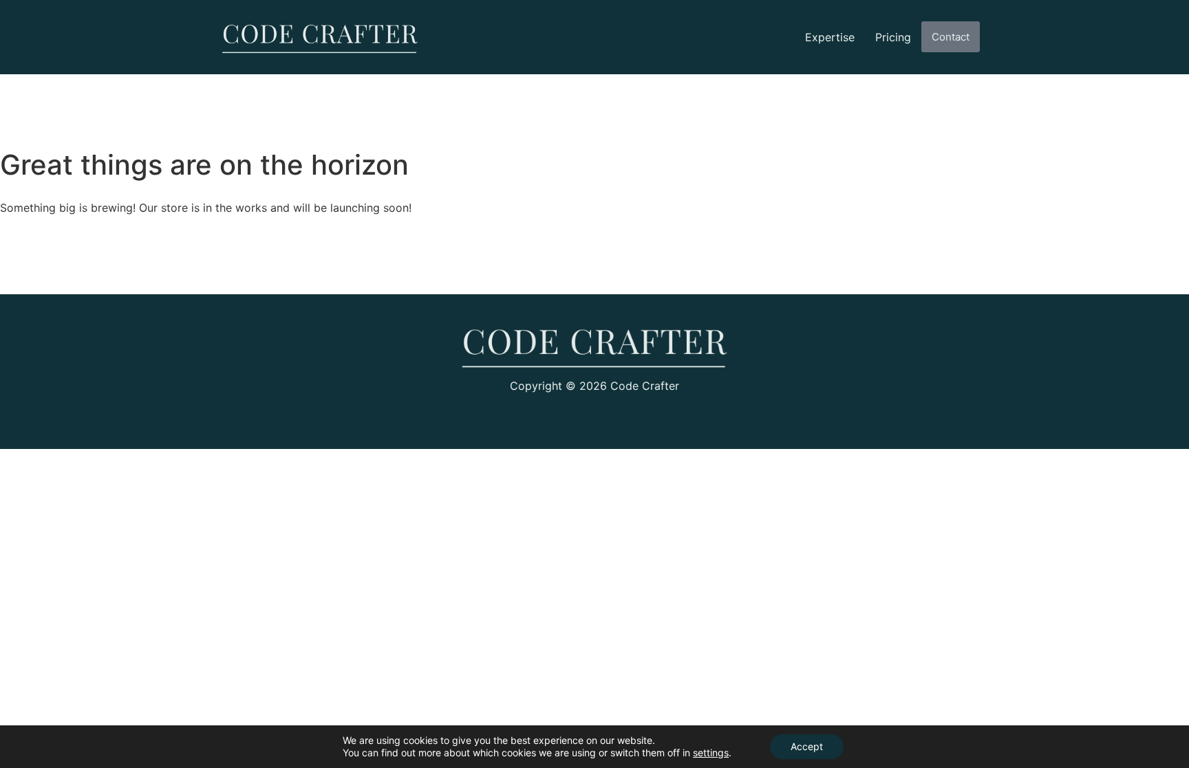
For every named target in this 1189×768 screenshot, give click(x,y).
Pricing (893, 37)
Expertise (830, 37)
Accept (807, 746)
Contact (951, 36)
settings (711, 752)
